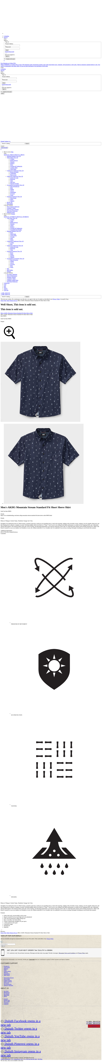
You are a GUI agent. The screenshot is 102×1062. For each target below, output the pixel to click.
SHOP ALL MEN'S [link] (9, 154)
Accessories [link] (16, 185)
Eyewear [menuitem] (12, 193)
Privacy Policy (56, 299)
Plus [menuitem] (8, 268)
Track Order (7, 967)
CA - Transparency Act (17, 1059)
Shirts (8, 300)
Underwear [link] (16, 170)
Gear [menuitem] (5, 284)
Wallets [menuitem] (12, 189)
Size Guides (7, 979)
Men (5, 300)
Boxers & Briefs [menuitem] (14, 172)
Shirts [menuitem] (8, 157)
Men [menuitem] (12, 152)
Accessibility (7, 974)
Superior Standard (8, 985)
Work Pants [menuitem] (13, 234)
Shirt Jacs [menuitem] (12, 182)
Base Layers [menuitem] (13, 175)
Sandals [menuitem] (12, 255)
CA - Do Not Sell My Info (30, 1059)
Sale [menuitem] (5, 286)
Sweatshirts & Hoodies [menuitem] (16, 229)
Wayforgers (7, 992)
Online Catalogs (8, 981)
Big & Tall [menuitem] (9, 202)
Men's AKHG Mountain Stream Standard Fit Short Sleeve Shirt (17, 313)
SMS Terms (7, 975)
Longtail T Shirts (11, 208)
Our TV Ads (7, 1001)
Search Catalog (6, 143)
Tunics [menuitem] (12, 225)
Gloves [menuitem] (12, 190)
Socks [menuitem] (11, 195)
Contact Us (6, 966)
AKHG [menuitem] (6, 289)
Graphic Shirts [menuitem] (13, 167)
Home (2, 300)
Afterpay (6, 972)
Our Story (6, 991)
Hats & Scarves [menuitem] (14, 260)
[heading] (52, 464)
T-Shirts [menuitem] (12, 159)
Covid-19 (6, 1004)
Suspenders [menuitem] (13, 192)
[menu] (51, 17)
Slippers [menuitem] (12, 201)
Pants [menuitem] (11, 232)
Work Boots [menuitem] (13, 198)
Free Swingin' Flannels (13, 209)
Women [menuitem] (13, 214)
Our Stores (6, 993)
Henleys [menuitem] (12, 163)
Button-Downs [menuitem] (14, 160)
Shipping (6, 968)
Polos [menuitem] (11, 165)
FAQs (5, 970)
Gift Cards (6, 983)
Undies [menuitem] (12, 242)
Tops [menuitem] (8, 218)
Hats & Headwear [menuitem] (14, 186)
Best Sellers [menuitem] (10, 203)
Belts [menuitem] (11, 188)
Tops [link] (11, 218)
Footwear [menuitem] (9, 196)
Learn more (32, 959)
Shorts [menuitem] (11, 240)
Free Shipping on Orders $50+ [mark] (8, 63)
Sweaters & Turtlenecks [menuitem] (16, 166)
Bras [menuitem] (11, 244)
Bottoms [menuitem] (9, 156)
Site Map (40, 1059)
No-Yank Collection (12, 274)
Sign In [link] (5, 37)
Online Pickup (7, 971)
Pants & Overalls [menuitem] (14, 183)
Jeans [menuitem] (11, 238)
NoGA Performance (12, 276)
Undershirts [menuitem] (13, 173)
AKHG (5, 996)
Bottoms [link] (14, 156)
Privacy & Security (5, 1059)
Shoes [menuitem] (11, 199)
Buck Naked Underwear (13, 206)
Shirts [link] (11, 157)
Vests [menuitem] (11, 180)
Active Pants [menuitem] (13, 235)
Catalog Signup (8, 980)
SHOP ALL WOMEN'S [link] (10, 216)
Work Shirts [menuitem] (13, 169)
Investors (6, 1002)
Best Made (6, 995)
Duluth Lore (7, 1000)
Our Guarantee (7, 984)
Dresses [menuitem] (9, 271)
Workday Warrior (11, 277)
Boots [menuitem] (11, 252)
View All (18, 156)
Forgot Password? (9, 51)
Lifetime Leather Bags (12, 280)
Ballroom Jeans (11, 212)
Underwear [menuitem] (10, 170)
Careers (6, 999)
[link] (52, 33)
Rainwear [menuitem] (12, 179)
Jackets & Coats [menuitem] (14, 178)
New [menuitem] (5, 287)
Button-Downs (13, 300)
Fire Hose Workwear (12, 211)
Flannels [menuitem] (12, 162)
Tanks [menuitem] (11, 221)
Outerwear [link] (15, 176)
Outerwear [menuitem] (10, 176)
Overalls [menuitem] (12, 237)
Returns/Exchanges (9, 977)
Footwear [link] (14, 196)
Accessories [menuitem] (10, 185)
